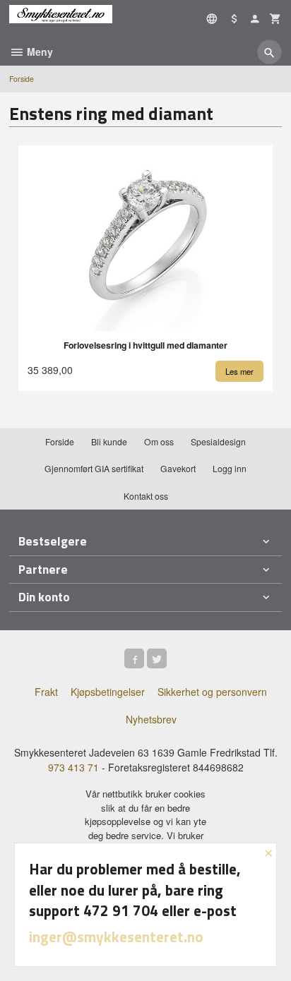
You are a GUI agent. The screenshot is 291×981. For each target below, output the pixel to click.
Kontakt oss (146, 496)
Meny (38, 51)
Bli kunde (109, 441)
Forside (21, 78)
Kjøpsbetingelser (108, 692)
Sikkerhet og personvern (212, 692)
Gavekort (178, 468)
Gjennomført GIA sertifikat (93, 468)
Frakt (46, 692)
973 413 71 (73, 767)
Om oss (159, 441)
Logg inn (230, 468)
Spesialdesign (218, 441)
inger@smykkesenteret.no (116, 936)
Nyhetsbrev (151, 719)
